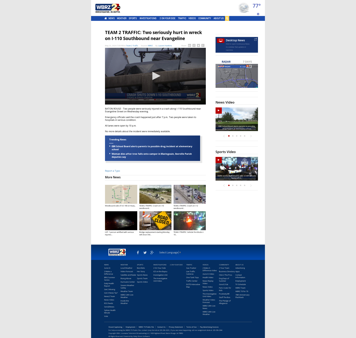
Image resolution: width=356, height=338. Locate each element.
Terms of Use (191, 327)
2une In (107, 268)
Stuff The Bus (224, 297)
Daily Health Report (109, 284)
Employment (240, 281)
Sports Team (142, 278)
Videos (192, 18)
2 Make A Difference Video (210, 269)
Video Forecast (127, 271)
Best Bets (141, 268)
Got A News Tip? (111, 293)
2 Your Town (224, 268)
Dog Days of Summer (224, 279)
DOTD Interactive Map (193, 285)
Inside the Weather (125, 302)
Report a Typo (112, 170)
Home (105, 18)
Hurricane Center (128, 282)
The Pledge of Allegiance (225, 302)
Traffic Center (191, 281)
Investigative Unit (160, 275)
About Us (219, 18)
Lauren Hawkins (165, 45)
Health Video (208, 277)
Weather (121, 18)
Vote (106, 316)
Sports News (142, 275)
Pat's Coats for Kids (225, 289)
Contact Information (240, 276)
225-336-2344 (217, 330)
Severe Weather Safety (127, 286)
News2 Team (109, 296)
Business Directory (227, 271)
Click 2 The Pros (225, 275)
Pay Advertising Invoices (209, 327)
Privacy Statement (176, 327)
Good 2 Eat (223, 284)
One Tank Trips (192, 277)
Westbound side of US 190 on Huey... (120, 205)
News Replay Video (208, 282)
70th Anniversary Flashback (242, 296)
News (112, 18)
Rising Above (126, 278)
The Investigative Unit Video (160, 279)
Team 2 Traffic (132, 45)
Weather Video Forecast (209, 301)
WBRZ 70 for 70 (241, 291)
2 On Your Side (167, 18)
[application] (155, 76)
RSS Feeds (108, 303)
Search (227, 18)
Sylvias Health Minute (110, 311)
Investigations (148, 18)
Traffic (182, 18)
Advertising (240, 268)
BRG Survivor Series (109, 278)
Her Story (141, 271)
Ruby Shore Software (142, 336)
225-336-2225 (164, 330)
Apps (237, 271)
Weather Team (127, 291)
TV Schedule (240, 284)
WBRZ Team (240, 288)
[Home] (111, 8)
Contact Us (161, 327)
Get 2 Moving (109, 289)
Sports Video (142, 282)
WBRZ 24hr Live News (209, 307)
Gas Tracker (191, 268)
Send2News (109, 306)
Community (204, 18)
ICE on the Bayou (160, 271)
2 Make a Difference (108, 272)
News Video (109, 300)
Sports (133, 18)
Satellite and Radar (128, 275)
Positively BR (224, 294)
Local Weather (126, 268)
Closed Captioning (115, 327)
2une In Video (208, 274)
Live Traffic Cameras (190, 272)
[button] (155, 76)
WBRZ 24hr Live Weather (127, 296)
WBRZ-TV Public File (146, 327)
